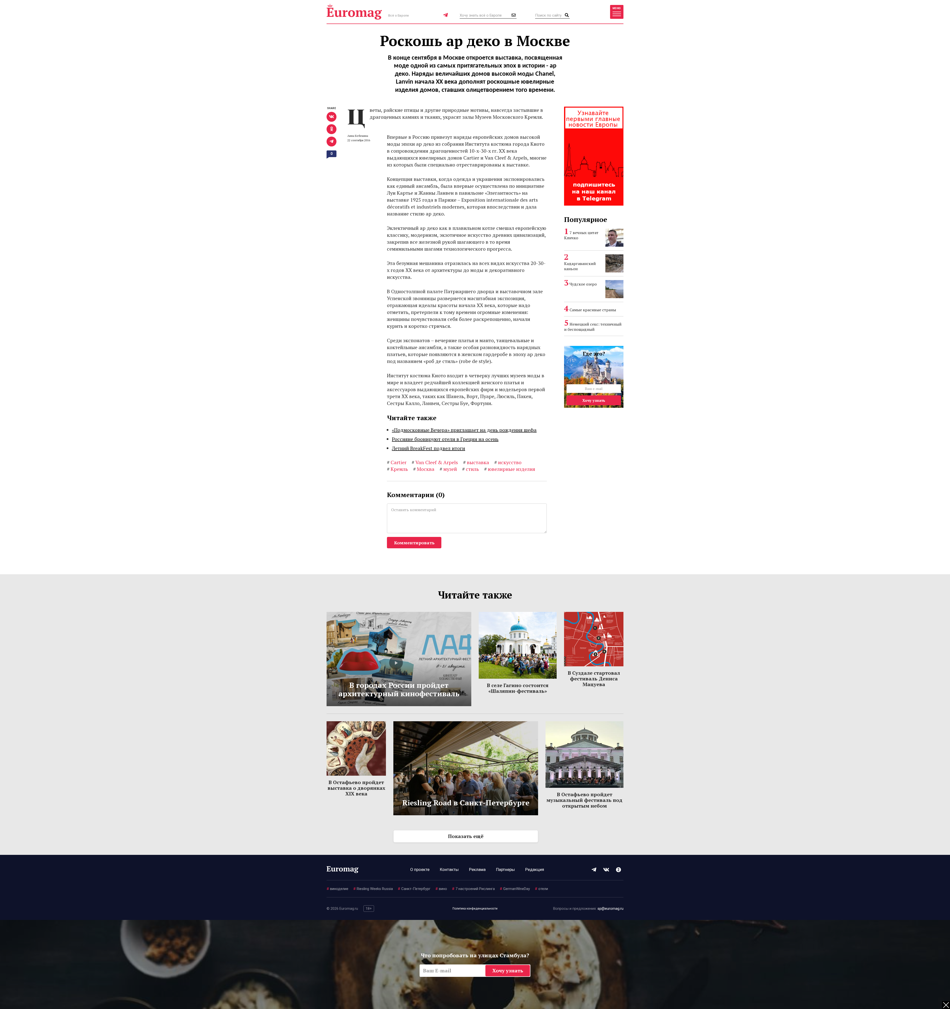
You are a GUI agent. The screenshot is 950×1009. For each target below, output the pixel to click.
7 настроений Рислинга (473, 889)
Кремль (397, 469)
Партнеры (505, 869)
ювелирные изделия (509, 469)
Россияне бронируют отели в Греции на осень (445, 439)
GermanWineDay (515, 889)
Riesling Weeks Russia (373, 889)
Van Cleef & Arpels (435, 462)
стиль (470, 469)
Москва (423, 469)
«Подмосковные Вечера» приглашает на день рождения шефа (464, 430)
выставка (476, 462)
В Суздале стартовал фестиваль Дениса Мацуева (594, 679)
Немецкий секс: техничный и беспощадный (592, 326)
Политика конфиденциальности (475, 908)
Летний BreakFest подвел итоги (428, 448)
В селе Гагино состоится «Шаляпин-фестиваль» (517, 688)
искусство (508, 462)
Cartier (396, 462)
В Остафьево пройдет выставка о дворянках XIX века (356, 788)
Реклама (477, 869)
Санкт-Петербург (414, 889)
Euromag (354, 12)
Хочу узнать (593, 400)
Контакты (449, 869)
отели (541, 889)
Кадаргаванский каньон (580, 266)
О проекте (419, 869)
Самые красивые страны (593, 309)
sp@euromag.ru (610, 908)
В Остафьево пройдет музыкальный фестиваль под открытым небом (584, 800)
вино (441, 889)
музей (448, 469)
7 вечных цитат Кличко (581, 235)
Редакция (534, 869)
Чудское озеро (583, 284)
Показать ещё (465, 836)
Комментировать (414, 543)
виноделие (337, 889)
